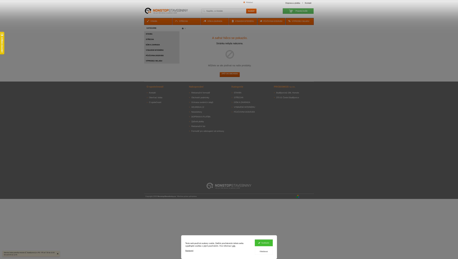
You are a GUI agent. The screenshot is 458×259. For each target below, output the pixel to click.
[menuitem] (158, 21)
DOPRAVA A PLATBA (200, 117)
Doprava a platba (292, 3)
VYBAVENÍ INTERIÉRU (155, 50)
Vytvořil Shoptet (307, 196)
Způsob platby (197, 121)
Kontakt (308, 3)
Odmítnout (264, 251)
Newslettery (196, 112)
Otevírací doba (155, 97)
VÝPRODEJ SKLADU (154, 61)
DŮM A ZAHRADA (153, 45)
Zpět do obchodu (230, 74)
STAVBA (149, 34)
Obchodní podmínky (200, 97)
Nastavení (189, 251)
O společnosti (155, 102)
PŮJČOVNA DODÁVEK (155, 55)
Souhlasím (265, 243)
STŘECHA (150, 39)
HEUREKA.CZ (197, 107)
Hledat (251, 11)
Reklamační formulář (200, 93)
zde (233, 246)
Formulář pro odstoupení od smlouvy (207, 131)
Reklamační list (198, 126)
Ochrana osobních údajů (202, 102)
